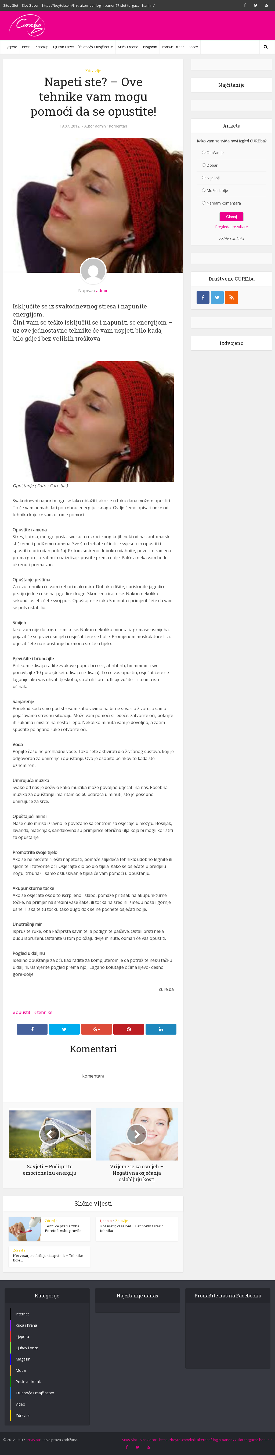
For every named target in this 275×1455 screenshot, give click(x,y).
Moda (26, 47)
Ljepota (11, 47)
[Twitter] (217, 297)
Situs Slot (10, 5)
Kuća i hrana (128, 47)
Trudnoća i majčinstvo (95, 47)
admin (100, 126)
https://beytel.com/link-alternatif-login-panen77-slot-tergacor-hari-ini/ (98, 5)
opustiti (23, 1012)
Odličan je (215, 152)
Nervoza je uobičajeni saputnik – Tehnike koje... (48, 1258)
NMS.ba (33, 1439)
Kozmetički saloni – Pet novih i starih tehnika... (132, 1228)
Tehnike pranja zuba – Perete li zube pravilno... (65, 1228)
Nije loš (213, 177)
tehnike (44, 1012)
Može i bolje (217, 190)
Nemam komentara (224, 203)
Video (193, 47)
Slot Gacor (30, 5)
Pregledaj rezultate (231, 226)
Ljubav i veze (63, 47)
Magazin (150, 47)
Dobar (212, 165)
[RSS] (231, 297)
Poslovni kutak (173, 47)
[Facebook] (203, 297)
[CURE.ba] (27, 25)
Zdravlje (41, 47)
